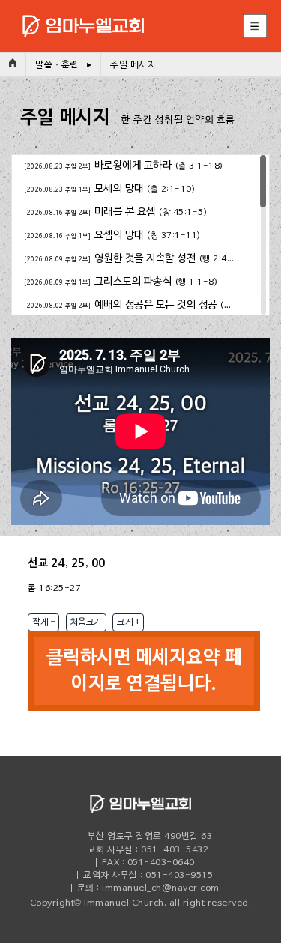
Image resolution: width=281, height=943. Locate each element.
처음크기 (86, 622)
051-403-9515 (179, 875)
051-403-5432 (174, 850)
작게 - (43, 622)
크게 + (128, 622)
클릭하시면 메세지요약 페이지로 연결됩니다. (144, 671)
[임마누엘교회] (72, 14)
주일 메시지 (133, 65)
